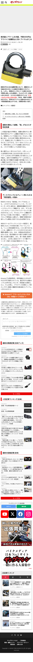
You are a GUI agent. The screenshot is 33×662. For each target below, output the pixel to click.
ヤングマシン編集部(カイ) (16, 587)
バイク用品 (14, 49)
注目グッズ (6, 49)
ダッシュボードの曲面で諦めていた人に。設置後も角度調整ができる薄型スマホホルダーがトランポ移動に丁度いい (12, 360)
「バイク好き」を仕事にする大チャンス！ (12, 484)
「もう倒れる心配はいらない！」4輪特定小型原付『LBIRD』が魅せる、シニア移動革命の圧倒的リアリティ (12, 492)
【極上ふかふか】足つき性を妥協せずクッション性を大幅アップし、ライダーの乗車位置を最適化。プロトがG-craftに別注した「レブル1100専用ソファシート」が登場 (12, 420)
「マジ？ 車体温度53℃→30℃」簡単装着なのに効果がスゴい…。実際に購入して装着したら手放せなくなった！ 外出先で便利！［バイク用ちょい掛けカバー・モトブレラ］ (20, 583)
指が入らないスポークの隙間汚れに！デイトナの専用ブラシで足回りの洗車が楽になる (12, 387)
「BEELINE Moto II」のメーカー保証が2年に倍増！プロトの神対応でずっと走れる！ (12, 461)
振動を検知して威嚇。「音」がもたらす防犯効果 (16, 114)
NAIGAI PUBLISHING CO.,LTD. (17, 648)
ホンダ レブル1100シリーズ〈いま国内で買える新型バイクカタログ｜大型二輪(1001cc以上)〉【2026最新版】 (20, 624)
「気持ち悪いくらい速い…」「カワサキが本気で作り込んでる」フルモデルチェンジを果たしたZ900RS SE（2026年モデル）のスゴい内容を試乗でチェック (12, 443)
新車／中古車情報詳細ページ (9, 405)
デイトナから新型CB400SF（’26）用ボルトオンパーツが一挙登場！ (12, 478)
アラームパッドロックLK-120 (16, 96)
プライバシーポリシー (23, 642)
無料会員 (24, 506)
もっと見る (16, 394)
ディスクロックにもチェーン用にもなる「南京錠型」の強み (16, 117)
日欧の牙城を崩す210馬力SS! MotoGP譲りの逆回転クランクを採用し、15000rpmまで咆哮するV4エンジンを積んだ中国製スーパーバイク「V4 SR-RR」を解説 (12, 431)
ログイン (9, 506)
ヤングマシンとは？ (12, 640)
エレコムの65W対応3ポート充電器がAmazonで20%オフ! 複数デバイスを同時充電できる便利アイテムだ (12, 351)
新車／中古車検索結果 (7, 411)
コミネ (20, 49)
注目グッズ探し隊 (17, 42)
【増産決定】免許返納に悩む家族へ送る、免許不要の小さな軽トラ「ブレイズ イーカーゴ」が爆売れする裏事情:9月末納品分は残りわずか (20, 604)
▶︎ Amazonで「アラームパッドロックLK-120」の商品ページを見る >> (16, 295)
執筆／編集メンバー (9, 642)
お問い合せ (20, 644)
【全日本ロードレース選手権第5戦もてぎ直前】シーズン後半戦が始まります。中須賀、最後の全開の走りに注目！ (12, 470)
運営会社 (12, 644)
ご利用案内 (23, 640)
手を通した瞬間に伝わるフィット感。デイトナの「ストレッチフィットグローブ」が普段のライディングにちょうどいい (12, 370)
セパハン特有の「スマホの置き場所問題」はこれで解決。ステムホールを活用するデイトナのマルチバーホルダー (12, 379)
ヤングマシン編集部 (15, 597)
